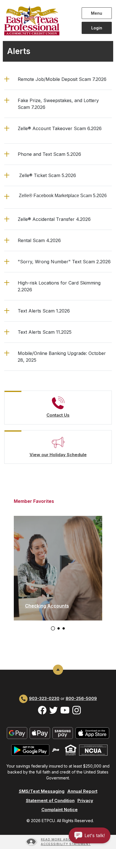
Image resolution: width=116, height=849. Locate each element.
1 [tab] (53, 628)
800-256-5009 (81, 698)
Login (96, 27)
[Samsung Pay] (63, 732)
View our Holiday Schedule (58, 454)
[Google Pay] (17, 732)
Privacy (85, 800)
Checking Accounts (47, 606)
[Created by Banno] (55, 749)
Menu (97, 13)
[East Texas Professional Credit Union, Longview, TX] (38, 20)
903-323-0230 (44, 698)
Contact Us (58, 415)
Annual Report (82, 791)
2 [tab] (58, 628)
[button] (58, 79)
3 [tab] (64, 628)
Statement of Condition (50, 800)
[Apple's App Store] (92, 732)
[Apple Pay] (40, 732)
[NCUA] (93, 749)
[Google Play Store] (30, 749)
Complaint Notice (59, 809)
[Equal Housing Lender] (70, 749)
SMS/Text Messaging (41, 791)
